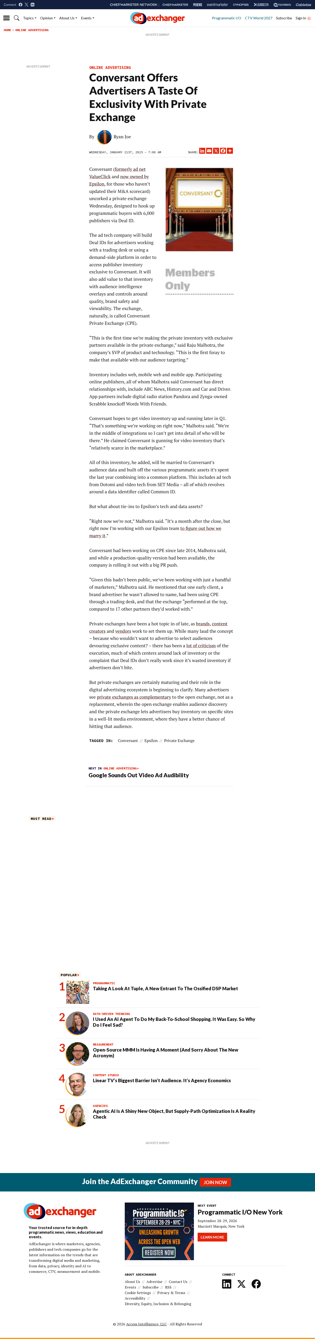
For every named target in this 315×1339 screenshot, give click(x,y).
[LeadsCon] (261, 4)
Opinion (46, 18)
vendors (123, 631)
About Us (66, 18)
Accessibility (135, 1298)
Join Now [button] (215, 1182)
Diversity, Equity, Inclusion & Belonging (158, 1303)
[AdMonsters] (282, 5)
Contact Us (178, 1281)
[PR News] (197, 4)
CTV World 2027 (258, 18)
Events (86, 18)
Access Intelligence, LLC (146, 1324)
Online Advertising (31, 30)
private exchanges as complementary (134, 697)
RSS (168, 1287)
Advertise (154, 1281)
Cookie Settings (138, 1292)
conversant (128, 740)
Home (7, 30)
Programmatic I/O (226, 18)
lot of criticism (201, 646)
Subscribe (284, 18)
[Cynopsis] (241, 5)
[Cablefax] (303, 4)
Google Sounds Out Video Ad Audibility (139, 775)
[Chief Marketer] (175, 4)
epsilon (151, 740)
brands (203, 624)
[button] (16, 18)
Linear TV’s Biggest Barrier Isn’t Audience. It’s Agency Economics (162, 1080)
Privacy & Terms (171, 1292)
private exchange (179, 740)
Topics (28, 18)
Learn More (212, 1237)
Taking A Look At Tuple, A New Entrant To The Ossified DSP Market (165, 988)
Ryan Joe (122, 137)
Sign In (301, 18)
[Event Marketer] (217, 4)
